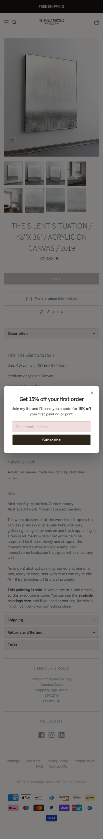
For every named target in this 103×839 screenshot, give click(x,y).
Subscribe (51, 440)
